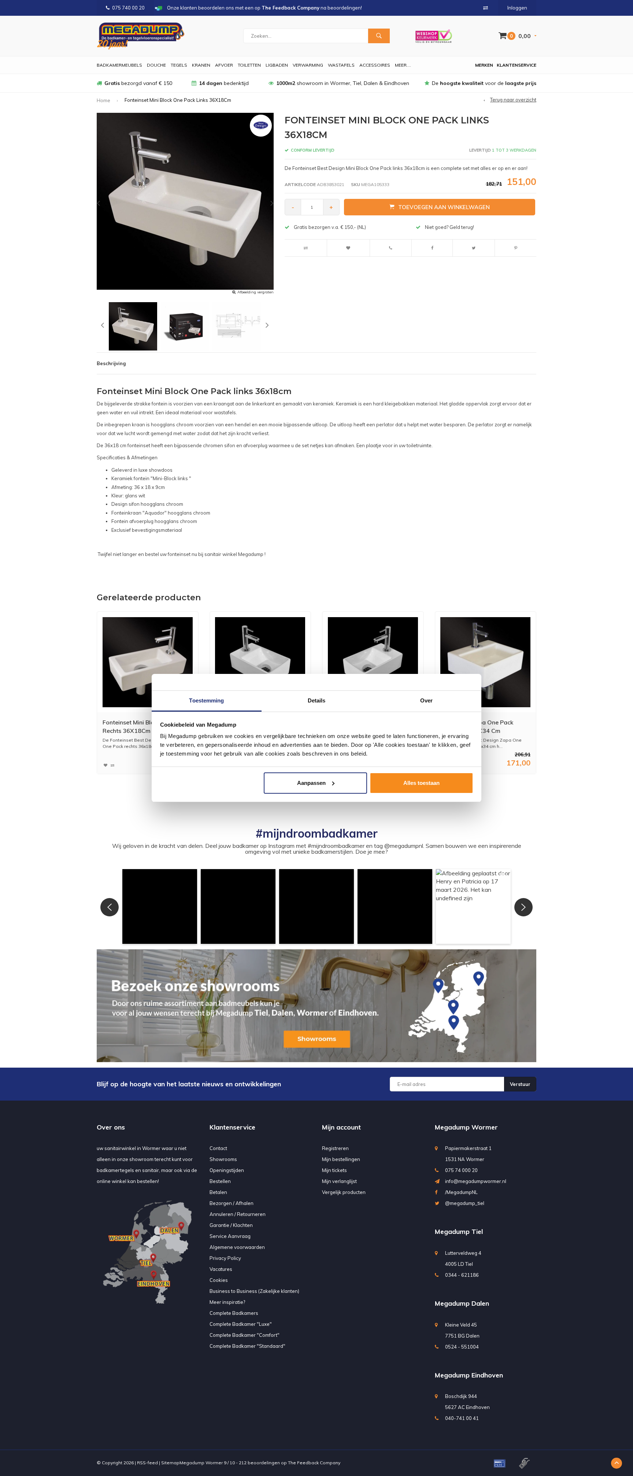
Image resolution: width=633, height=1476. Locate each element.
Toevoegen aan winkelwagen (444, 207)
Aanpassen (311, 783)
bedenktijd (224, 83)
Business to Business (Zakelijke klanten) (254, 1291)
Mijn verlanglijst (339, 1181)
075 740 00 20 (128, 8)
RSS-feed (147, 1462)
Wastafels (341, 65)
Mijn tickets (334, 1170)
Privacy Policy (225, 1258)
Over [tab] (426, 700)
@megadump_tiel (464, 1203)
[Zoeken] (379, 36)
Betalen (218, 1192)
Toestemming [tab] (206, 700)
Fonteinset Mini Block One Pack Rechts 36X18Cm (145, 726)
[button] (159, 906)
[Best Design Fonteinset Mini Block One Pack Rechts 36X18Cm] (148, 662)
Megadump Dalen (462, 1303)
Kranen (201, 65)
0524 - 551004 (462, 1347)
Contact (218, 1148)
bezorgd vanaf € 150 (138, 83)
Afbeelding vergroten (255, 292)
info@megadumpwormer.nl (475, 1181)
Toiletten (249, 65)
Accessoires (374, 65)
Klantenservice (516, 65)
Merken (484, 65)
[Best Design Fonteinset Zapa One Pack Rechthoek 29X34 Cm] (485, 662)
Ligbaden (277, 65)
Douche (156, 65)
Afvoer (224, 65)
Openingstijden (227, 1170)
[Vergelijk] (485, 8)
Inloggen (517, 8)
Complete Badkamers (234, 1313)
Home (103, 100)
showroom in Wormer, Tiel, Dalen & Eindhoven (342, 83)
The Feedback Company (314, 1462)
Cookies (219, 1280)
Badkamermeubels (119, 65)
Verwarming (308, 65)
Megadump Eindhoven (469, 1375)
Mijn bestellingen (341, 1159)
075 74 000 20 (461, 1170)
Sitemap (170, 1462)
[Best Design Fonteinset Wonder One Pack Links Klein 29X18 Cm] (260, 662)
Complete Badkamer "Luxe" (241, 1324)
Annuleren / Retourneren (238, 1214)
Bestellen (220, 1181)
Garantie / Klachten (231, 1225)
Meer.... (403, 65)
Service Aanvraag (230, 1236)
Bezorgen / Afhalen (231, 1203)
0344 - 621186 (462, 1275)
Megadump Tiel (459, 1231)
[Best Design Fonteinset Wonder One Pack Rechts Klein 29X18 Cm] (373, 662)
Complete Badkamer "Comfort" (245, 1335)
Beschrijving (111, 363)
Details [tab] (317, 700)
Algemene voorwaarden (237, 1247)
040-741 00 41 (462, 1418)
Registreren (335, 1148)
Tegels (179, 65)
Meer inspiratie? (227, 1302)
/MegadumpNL (461, 1192)
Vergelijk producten (344, 1192)
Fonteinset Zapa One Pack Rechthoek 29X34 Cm (477, 726)
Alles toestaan (421, 783)
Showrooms (223, 1159)
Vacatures (221, 1269)
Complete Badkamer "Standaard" (247, 1346)
